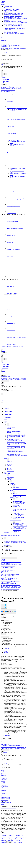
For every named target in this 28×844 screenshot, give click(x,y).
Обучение (6, 35)
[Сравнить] (4, 607)
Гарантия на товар (5, 798)
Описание (6, 648)
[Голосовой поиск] (2, 74)
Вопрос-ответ (4, 800)
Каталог (3, 770)
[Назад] (8, 424)
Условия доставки (5, 797)
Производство (7, 30)
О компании (4, 778)
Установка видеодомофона (10, 32)
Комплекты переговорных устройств (10, 581)
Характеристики (8, 649)
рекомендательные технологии (8, 808)
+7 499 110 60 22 (5, 44)
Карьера (3, 783)
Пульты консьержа (5, 582)
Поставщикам (4, 786)
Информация (4, 787)
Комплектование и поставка (11, 10)
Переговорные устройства (7, 579)
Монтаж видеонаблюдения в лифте (13, 16)
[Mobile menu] (2, 369)
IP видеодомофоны (5, 572)
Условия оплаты (5, 796)
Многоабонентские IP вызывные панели (11, 586)
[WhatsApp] (12, 611)
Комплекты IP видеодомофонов (9, 578)
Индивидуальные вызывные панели (10, 589)
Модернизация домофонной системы (13, 14)
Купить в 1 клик (4, 620)
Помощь (3, 793)
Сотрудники (4, 779)
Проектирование (8, 6)
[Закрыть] (2, 402)
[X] (8, 611)
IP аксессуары (4, 571)
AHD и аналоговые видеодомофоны (10, 574)
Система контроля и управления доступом (11, 564)
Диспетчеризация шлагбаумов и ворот (13, 13)
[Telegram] (15, 611)
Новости (3, 781)
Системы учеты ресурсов (7, 563)
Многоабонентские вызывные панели (10, 587)
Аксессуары (4, 576)
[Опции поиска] (2, 72)
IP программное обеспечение (8, 575)
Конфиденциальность (6, 802)
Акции (2, 771)
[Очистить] (2, 70)
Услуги (2, 774)
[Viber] (10, 611)
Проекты (3, 791)
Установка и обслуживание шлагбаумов (14, 33)
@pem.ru (5, 52)
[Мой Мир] (6, 611)
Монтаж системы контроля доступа (13, 24)
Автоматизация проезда (7, 567)
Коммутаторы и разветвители (8, 583)
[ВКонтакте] (2, 611)
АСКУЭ (6, 12)
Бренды (2, 773)
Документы (3, 785)
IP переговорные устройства (8, 570)
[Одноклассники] (4, 611)
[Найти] (5, 74)
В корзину (3, 617)
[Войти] (1, 395)
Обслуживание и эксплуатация (11, 9)
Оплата (5, 651)
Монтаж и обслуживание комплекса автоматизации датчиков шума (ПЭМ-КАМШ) (15, 22)
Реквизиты (3, 790)
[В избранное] (4, 605)
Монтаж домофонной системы (11, 17)
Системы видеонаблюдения (8, 566)
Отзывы (3, 782)
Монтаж (6, 7)
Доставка (6, 652)
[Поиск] (2, 394)
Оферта (2, 804)
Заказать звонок (5, 49)
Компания (3, 775)
